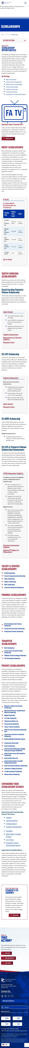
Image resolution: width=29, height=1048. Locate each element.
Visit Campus (8, 963)
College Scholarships (14, 827)
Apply (6, 1018)
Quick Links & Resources (8, 1001)
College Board (11, 824)
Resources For (5, 1011)
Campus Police (23, 1030)
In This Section (8, 40)
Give (18, 1024)
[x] (9, 996)
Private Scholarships (11, 92)
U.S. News (10, 840)
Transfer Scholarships (12, 89)
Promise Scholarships (12, 87)
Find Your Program (9, 958)
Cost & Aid (7, 34)
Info (18, 1018)
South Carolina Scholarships (14, 82)
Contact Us (5, 991)
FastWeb (9, 831)
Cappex (9, 818)
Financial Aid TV (9, 138)
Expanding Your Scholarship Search (16, 94)
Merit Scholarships (11, 79)
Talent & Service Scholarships (14, 84)
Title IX (2, 1030)
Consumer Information (14, 1030)
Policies (7, 1030)
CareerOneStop (12, 821)
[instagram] (5, 996)
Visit (7, 1024)
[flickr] (12, 996)
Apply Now (7, 953)
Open (25, 3)
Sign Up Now (15, 915)
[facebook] (2, 996)
